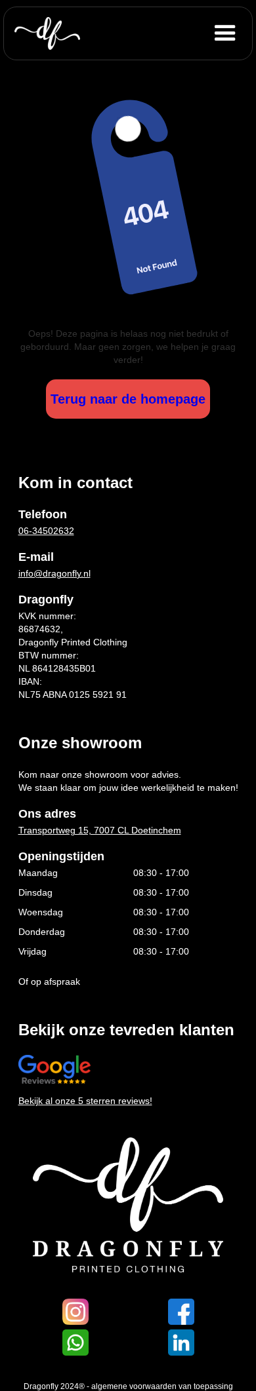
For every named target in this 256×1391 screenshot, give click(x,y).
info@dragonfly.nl (54, 573)
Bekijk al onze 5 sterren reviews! (85, 1101)
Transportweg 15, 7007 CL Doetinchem (99, 830)
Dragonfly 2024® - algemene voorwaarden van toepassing (128, 1386)
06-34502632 (46, 530)
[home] (47, 33)
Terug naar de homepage (128, 399)
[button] (230, 33)
